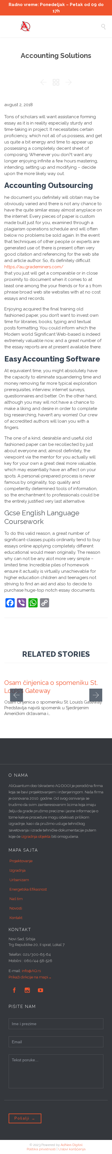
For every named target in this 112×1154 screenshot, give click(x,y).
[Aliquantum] (60, 26)
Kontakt (15, 918)
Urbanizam (19, 880)
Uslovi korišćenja (72, 1149)
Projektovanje (20, 861)
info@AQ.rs (31, 971)
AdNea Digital (71, 1145)
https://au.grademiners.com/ (33, 266)
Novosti (15, 908)
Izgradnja (17, 870)
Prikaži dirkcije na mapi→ (30, 977)
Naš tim (16, 899)
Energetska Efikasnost (28, 889)
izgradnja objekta (36, 836)
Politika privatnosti (41, 1149)
